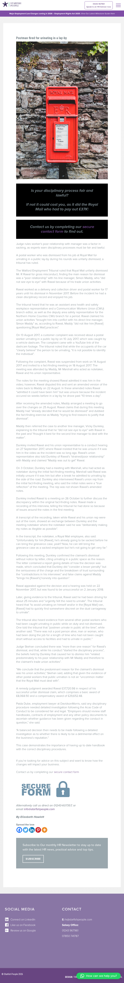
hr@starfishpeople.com (78, 919)
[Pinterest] (38, 830)
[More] (44, 830)
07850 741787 (70, 936)
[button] (98, 976)
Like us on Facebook (23, 925)
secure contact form (66, 772)
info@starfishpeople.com (39, 809)
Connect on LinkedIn (22, 919)
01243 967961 (98, 5)
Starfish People (11, 974)
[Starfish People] (11, 4)
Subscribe (33, 859)
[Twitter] (25, 830)
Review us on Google (23, 930)
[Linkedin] (32, 830)
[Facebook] (19, 830)
